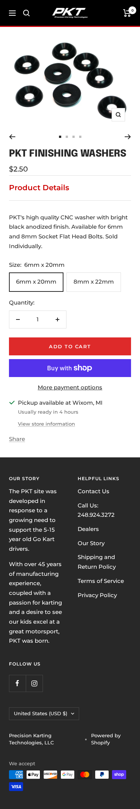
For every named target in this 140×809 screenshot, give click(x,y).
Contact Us (93, 491)
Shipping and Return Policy (97, 561)
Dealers (88, 528)
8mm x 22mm (94, 281)
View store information (46, 424)
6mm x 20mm (36, 281)
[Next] (128, 136)
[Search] (26, 13)
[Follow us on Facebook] (17, 683)
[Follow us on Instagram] (34, 683)
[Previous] (12, 136)
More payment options (70, 387)
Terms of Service (101, 580)
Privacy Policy (97, 595)
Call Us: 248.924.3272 (96, 510)
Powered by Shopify (106, 739)
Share (17, 438)
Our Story (91, 543)
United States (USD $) (40, 713)
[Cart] (127, 13)
